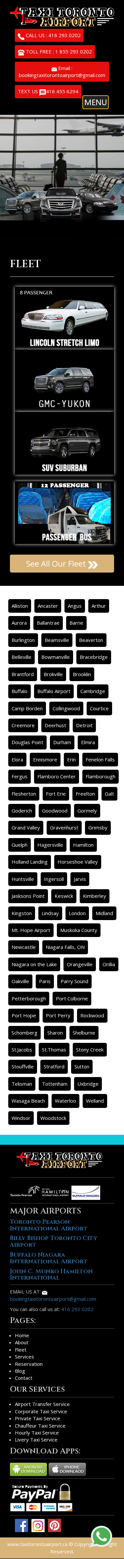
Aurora (19, 622)
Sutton (81, 1066)
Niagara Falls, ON (65, 947)
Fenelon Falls (100, 759)
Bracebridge (94, 657)
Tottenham (54, 1083)
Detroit (84, 725)
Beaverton (91, 640)
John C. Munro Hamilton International (51, 1274)
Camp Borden (27, 708)
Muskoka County (78, 930)
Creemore (23, 725)
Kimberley (94, 896)
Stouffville (23, 1066)
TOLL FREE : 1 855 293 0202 (58, 51)
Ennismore (45, 759)
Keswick (64, 896)
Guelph (19, 844)
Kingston (22, 913)
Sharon (55, 1032)
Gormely (87, 810)
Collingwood (66, 708)
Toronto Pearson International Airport (49, 1225)
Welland (95, 1100)
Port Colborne (72, 998)
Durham (62, 742)
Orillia (109, 964)
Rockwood (92, 1015)
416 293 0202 (77, 1309)
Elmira (88, 742)
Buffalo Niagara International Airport (49, 1258)
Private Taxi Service (37, 1418)
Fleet (20, 1349)
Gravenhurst (64, 827)
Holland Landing (30, 861)
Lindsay (50, 913)
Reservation (29, 1364)
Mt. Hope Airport (31, 930)
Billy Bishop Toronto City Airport (53, 1241)
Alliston (20, 605)
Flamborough (100, 776)
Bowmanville (55, 657)
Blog (20, 1370)
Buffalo (19, 691)
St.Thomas (54, 1049)
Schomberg (24, 1032)
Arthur (99, 605)
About (21, 1342)
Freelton (85, 793)
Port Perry (58, 1015)
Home (22, 1335)
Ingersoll (54, 879)
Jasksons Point (28, 896)
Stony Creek (89, 1049)
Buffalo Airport (53, 691)
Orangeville (80, 964)
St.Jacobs (22, 1049)
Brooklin (82, 674)
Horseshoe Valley (78, 861)
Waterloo (65, 1100)
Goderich (22, 810)
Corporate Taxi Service (41, 1411)
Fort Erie (56, 793)
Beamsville (57, 640)
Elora (17, 759)
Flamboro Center (56, 776)
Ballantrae (48, 622)
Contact (23, 1377)
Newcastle (24, 947)
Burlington (23, 640)
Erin (71, 759)
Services (24, 1356)
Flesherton (24, 793)
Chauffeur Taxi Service (40, 1425)
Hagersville (50, 844)
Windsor (21, 1118)
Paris (45, 981)
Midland (104, 913)
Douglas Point (27, 742)
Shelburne (84, 1032)
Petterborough (29, 998)
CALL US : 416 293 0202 (52, 35)
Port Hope (24, 1015)
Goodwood (54, 810)
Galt (109, 793)
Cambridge (92, 691)
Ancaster (48, 605)
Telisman (22, 1083)
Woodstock (53, 1118)
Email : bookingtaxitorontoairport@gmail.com (62, 71)
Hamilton (83, 844)
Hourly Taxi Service (37, 1432)
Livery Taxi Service (36, 1439)
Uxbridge (88, 1083)
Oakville (20, 981)
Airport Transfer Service (42, 1404)
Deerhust (55, 725)
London (77, 913)
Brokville (53, 674)
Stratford (54, 1066)
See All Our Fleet (57, 563)
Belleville (21, 657)
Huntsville (23, 879)
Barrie (76, 622)
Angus (75, 605)
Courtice (99, 708)
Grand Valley (26, 827)
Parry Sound (74, 981)
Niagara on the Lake (34, 964)
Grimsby (97, 827)
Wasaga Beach (28, 1100)
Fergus (19, 776)
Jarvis (80, 879)
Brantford (23, 674)
